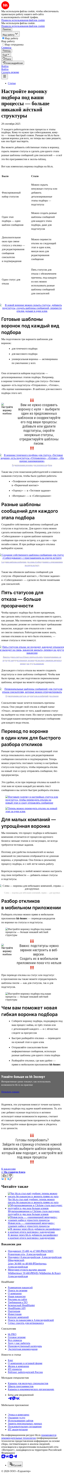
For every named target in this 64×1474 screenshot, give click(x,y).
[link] (6, 59)
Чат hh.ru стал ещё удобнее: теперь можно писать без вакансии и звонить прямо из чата (33, 1201)
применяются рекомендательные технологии (28, 1436)
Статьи (12, 83)
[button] (5, 66)
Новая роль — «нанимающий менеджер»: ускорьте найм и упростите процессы (31, 1224)
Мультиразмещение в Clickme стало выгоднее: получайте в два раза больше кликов (34, 1213)
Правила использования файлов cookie (23, 26)
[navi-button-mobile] (4, 76)
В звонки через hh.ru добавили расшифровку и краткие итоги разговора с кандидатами (33, 1236)
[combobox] (15, 1464)
